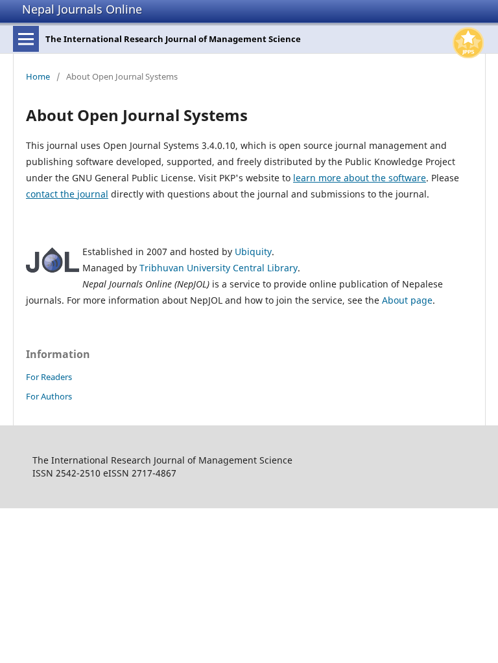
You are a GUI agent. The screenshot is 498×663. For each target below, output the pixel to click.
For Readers (49, 377)
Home (38, 76)
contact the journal (67, 194)
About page (407, 300)
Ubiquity (253, 251)
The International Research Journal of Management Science (173, 39)
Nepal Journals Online (82, 9)
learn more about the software (359, 178)
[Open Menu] (26, 39)
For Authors (49, 396)
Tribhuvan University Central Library (218, 268)
